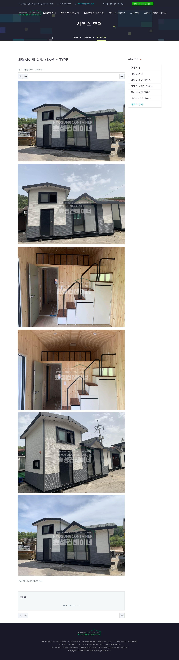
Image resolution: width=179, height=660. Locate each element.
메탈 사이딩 (137, 74)
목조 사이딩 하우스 (141, 92)
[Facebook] (104, 4)
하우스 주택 (137, 104)
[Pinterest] (115, 4)
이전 (20, 76)
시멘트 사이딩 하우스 (142, 86)
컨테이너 (135, 68)
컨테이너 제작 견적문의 (143, 3)
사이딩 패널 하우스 (141, 98)
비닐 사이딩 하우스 (141, 80)
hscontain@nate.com (86, 3)
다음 (25, 76)
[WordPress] (122, 4)
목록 (122, 76)
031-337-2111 (65, 3)
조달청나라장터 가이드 (155, 12)
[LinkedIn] (107, 4)
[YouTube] (118, 4)
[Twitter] (111, 4)
